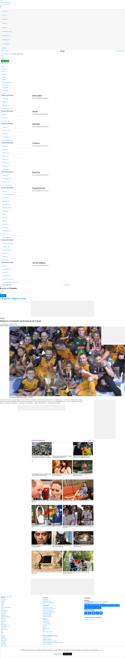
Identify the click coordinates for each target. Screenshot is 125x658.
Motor (4, 217)
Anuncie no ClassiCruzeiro (49, 611)
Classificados (5, 39)
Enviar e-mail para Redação (92, 605)
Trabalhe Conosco (47, 616)
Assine (4, 272)
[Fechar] (1, 8)
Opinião (4, 19)
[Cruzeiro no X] (97, 613)
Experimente (5, 275)
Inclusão (4, 211)
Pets (3, 221)
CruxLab (45, 625)
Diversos (4, 260)
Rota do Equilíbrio (7, 140)
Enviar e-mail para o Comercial (92, 608)
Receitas (4, 224)
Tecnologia (5, 230)
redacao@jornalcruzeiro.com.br (16, 325)
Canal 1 (4, 159)
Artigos (4, 127)
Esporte (4, 27)
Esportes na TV (6, 185)
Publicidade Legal (6, 243)
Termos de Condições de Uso (9, 282)
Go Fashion (5, 137)
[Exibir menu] (2, 56)
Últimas (4, 48)
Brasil (3, 114)
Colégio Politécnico (47, 639)
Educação (5, 201)
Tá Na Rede (5, 169)
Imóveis (4, 256)
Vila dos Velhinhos (47, 644)
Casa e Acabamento (7, 194)
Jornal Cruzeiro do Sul (5, 2)
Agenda (4, 149)
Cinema (4, 156)
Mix (3, 214)
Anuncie (118, 50)
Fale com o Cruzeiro (48, 607)
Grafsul (44, 627)
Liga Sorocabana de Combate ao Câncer (53, 642)
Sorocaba (4, 11)
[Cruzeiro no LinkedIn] (101, 613)
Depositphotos (46, 628)
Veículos (4, 253)
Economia (5, 121)
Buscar (3, 295)
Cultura (4, 23)
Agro (3, 191)
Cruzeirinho (5, 197)
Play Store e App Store (90, 619)
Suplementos (5, 35)
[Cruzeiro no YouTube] (93, 613)
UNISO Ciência (6, 237)
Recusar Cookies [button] (57, 653)
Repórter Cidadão (47, 615)
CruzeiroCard (46, 622)
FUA (1, 0)
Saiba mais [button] (101, 650)
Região (4, 102)
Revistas (4, 227)
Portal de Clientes (7, 279)
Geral (3, 15)
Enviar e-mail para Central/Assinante (110, 605)
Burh (44, 630)
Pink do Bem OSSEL (47, 631)
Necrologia (5, 105)
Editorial (4, 133)
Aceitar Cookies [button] (67, 653)
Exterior (4, 117)
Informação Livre (6, 108)
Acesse (4, 266)
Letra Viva (5, 162)
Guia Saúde (5, 204)
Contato (122, 50)
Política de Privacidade (48, 602)
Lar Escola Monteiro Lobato (49, 641)
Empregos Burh (6, 250)
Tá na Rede (3, 645)
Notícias (4, 98)
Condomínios (4, 610)
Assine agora (5, 61)
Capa (3, 66)
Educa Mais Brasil (5, 616)
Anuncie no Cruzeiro (48, 610)
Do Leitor (4, 130)
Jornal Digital (5, 44)
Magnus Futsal (6, 178)
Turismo (4, 234)
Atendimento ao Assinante (49, 608)
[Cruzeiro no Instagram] (89, 613)
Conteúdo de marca (7, 31)
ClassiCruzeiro (46, 621)
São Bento (5, 182)
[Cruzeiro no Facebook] (85, 613)
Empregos (5, 246)
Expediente (45, 599)
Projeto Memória (47, 601)
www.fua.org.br (46, 637)
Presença (4, 153)
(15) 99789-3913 (93, 600)
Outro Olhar (5, 166)
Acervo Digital (6, 269)
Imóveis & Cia (5, 207)
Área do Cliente (5, 50)
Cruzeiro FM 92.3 (47, 624)
